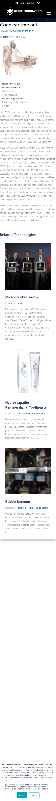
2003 (13, 30)
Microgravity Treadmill (22, 297)
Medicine (30, 30)
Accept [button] (21, 795)
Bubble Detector (17, 502)
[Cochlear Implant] (21, 58)
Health (20, 30)
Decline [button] (34, 795)
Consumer (22, 413)
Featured (21, 507)
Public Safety (41, 507)
